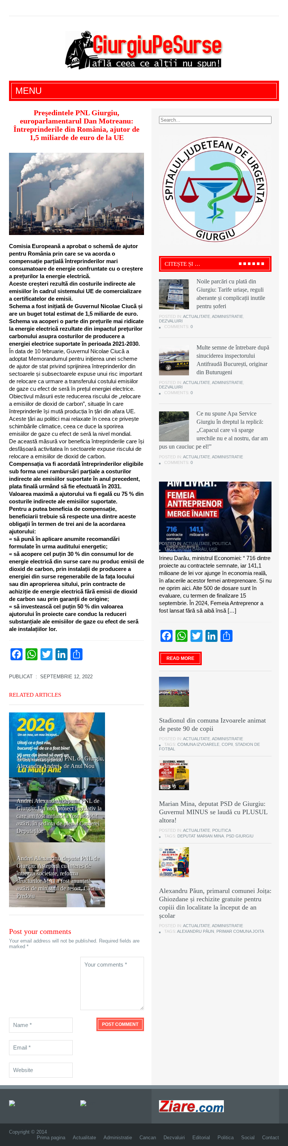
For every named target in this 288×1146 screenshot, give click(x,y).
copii (227, 744)
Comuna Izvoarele (198, 744)
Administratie (227, 316)
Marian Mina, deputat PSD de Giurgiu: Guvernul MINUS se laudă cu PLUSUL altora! (213, 812)
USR (213, 549)
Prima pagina (51, 1137)
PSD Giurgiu (240, 836)
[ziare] (88, 1103)
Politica (221, 543)
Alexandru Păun (195, 931)
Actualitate (196, 316)
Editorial (201, 1137)
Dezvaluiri (171, 321)
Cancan (148, 1137)
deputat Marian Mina (200, 836)
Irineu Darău (192, 549)
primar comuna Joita (240, 931)
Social (248, 1137)
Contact (270, 1137)
